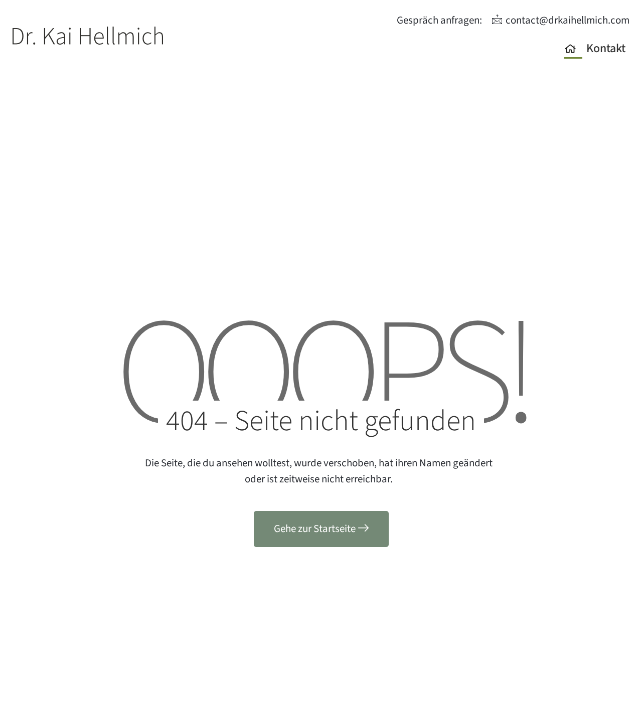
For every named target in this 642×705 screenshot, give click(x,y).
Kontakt (605, 48)
